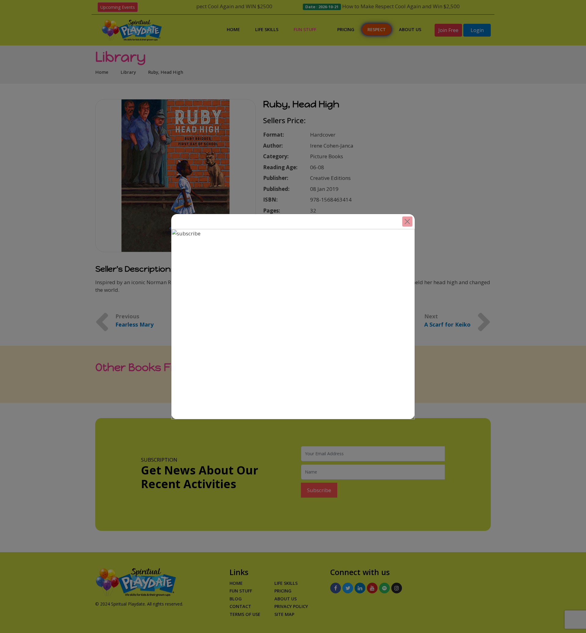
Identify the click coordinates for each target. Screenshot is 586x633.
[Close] (407, 221)
